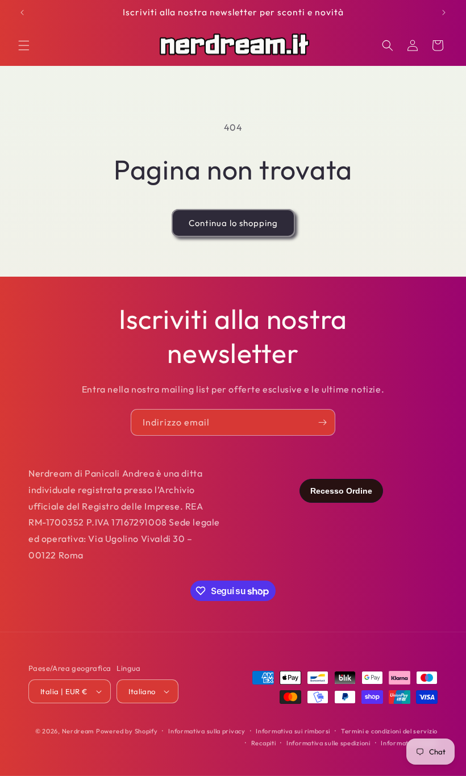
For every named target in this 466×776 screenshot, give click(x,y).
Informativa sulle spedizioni (328, 743)
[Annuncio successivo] (443, 12)
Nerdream (78, 731)
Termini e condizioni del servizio (389, 731)
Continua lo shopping (233, 223)
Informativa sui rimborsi (293, 731)
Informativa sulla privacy (207, 731)
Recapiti (263, 743)
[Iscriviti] (322, 422)
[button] (23, 45)
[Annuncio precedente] (22, 12)
